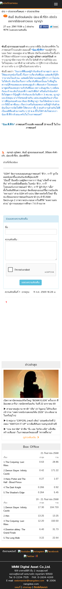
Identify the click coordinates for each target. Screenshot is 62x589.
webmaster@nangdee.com (29, 580)
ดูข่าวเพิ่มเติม (30, 437)
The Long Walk (12, 538)
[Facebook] (52, 551)
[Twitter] (29, 556)
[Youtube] (24, 551)
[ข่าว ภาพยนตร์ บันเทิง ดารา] (9, 2)
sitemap (27, 587)
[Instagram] (37, 551)
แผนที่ (18, 587)
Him (7, 516)
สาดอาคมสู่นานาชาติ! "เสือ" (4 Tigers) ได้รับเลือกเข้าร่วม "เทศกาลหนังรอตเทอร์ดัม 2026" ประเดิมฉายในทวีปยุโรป (30, 412)
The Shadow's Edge (14, 492)
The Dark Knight (13, 487)
